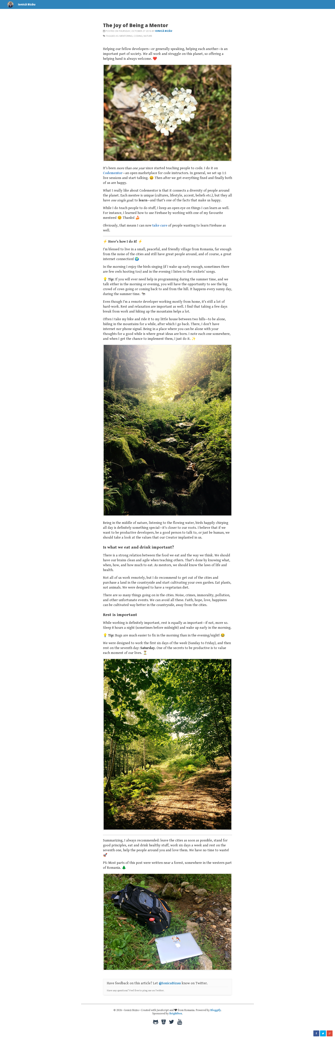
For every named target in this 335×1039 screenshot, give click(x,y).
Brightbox (175, 1013)
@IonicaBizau (170, 983)
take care (159, 226)
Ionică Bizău (163, 31)
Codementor (112, 173)
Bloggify (215, 1010)
